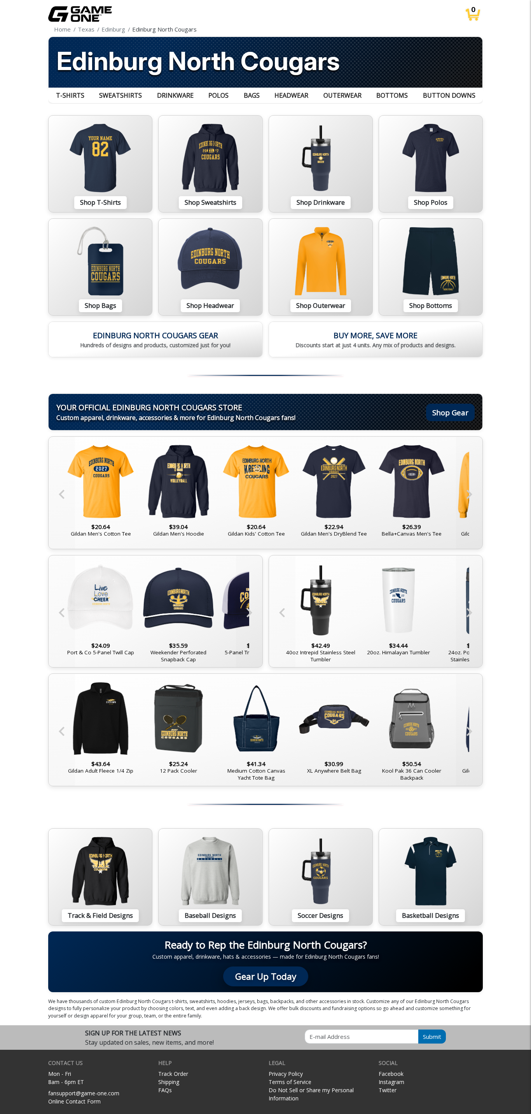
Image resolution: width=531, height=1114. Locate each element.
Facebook (391, 1073)
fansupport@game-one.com (83, 1093)
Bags (252, 95)
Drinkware (175, 95)
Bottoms (392, 95)
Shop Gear (450, 412)
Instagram (391, 1082)
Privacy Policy (286, 1073)
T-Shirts (70, 95)
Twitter (388, 1090)
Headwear (291, 95)
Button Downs (449, 95)
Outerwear (342, 95)
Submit (432, 1036)
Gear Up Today (265, 976)
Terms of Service (290, 1082)
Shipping (168, 1082)
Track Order (173, 1073)
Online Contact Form (74, 1101)
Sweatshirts (120, 95)
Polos (218, 95)
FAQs (165, 1090)
